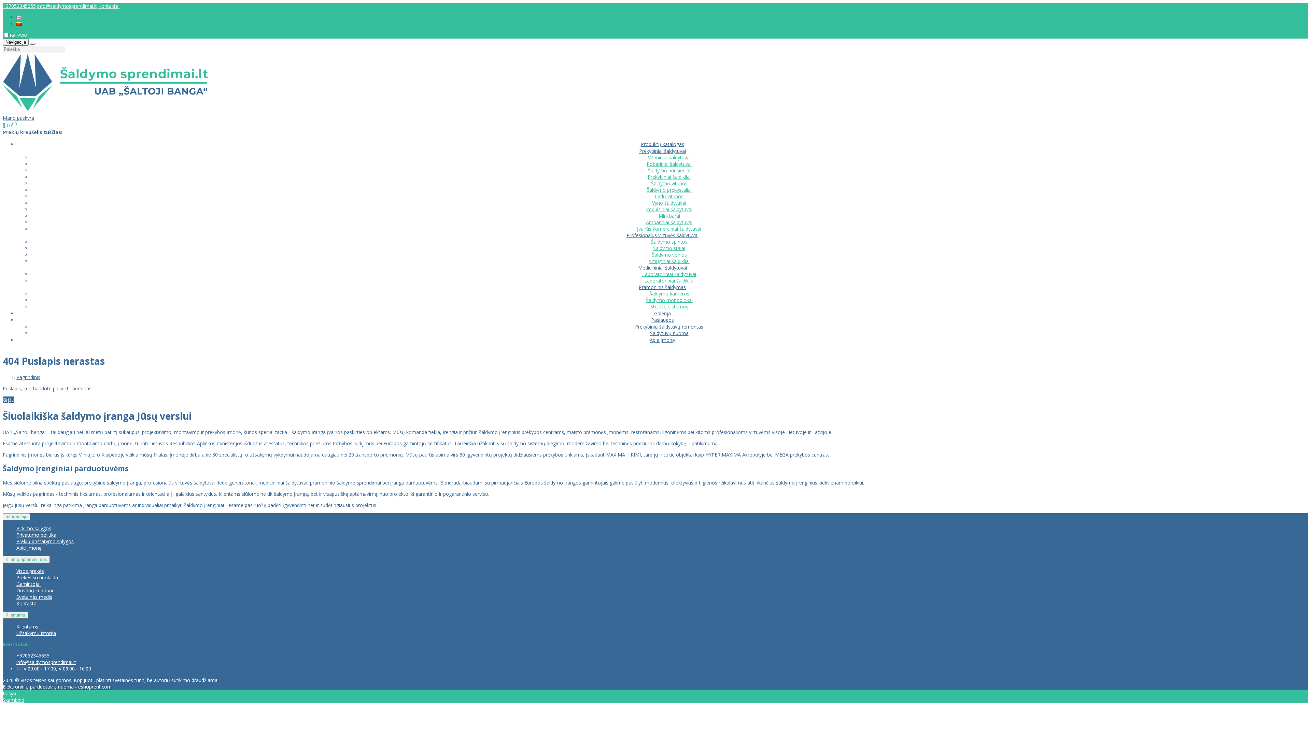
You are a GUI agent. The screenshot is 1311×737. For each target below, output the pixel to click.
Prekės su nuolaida (37, 577)
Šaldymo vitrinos (669, 183)
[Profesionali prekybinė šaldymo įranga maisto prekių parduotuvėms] (105, 111)
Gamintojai (28, 584)
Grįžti (8, 399)
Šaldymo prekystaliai (669, 190)
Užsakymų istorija (36, 633)
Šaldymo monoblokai (669, 300)
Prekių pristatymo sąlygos (45, 541)
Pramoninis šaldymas (662, 287)
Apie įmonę (662, 340)
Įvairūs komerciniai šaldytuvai (669, 229)
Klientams (15, 615)
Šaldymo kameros (669, 293)
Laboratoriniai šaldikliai (669, 280)
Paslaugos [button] (662, 320)
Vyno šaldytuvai (669, 203)
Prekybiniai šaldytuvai (662, 151)
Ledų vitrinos (669, 196)
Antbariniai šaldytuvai (669, 222)
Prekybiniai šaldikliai (669, 177)
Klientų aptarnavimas (26, 559)
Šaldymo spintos (669, 242)
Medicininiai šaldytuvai (662, 267)
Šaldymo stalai (669, 248)
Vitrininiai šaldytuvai (669, 157)
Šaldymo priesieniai (669, 170)
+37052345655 (19, 6)
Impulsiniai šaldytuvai (669, 209)
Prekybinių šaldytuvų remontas (669, 326)
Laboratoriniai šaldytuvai (669, 274)
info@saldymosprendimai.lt (67, 6)
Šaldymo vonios (669, 254)
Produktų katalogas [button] (662, 144)
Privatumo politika (36, 535)
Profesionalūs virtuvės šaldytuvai (662, 235)
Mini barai (669, 216)
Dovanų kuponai (34, 590)
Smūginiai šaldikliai (669, 261)
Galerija (662, 313)
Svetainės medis (34, 597)
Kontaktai (108, 6)
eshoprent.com (95, 686)
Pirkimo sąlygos (33, 528)
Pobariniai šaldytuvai (669, 164)
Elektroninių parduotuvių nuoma (38, 686)
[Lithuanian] (19, 24)
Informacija (16, 516)
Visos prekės (30, 571)
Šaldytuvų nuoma (669, 333)
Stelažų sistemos (669, 306)
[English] (19, 17)
